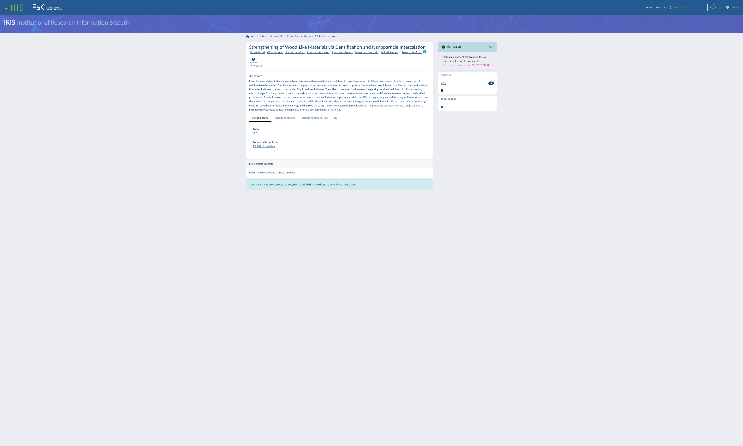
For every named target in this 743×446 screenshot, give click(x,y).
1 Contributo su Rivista (299, 36)
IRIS (253, 36)
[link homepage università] (48, 7)
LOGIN (735, 7)
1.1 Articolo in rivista (326, 36)
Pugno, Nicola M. (412, 52)
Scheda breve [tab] (260, 118)
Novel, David (257, 52)
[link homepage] (14, 7)
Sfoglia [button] (660, 7)
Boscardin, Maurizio (366, 52)
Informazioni (453, 46)
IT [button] (720, 7)
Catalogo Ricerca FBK (270, 36)
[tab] (336, 118)
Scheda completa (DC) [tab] (315, 118)
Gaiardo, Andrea (295, 52)
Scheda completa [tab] (285, 118)
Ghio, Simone (275, 52)
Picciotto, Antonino (318, 52)
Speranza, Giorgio (342, 52)
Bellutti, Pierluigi (390, 52)
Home (649, 7)
